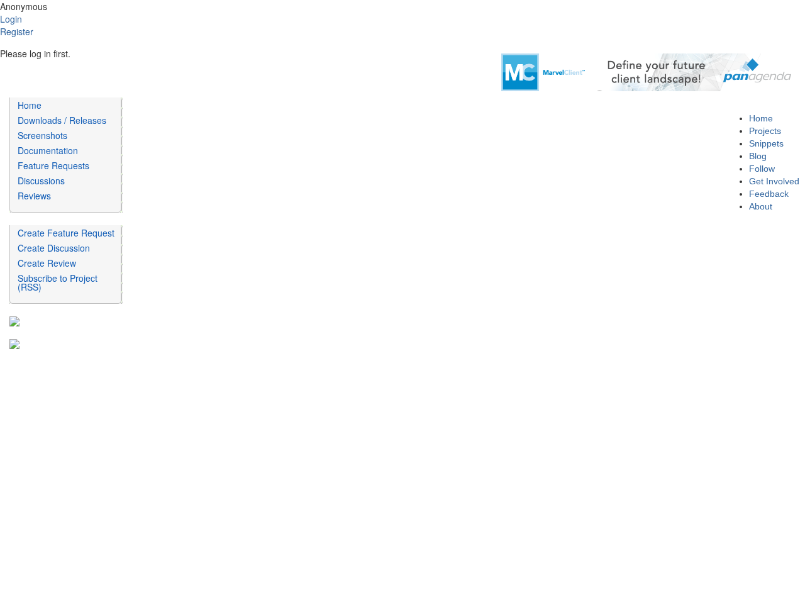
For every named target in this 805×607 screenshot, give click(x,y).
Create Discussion (54, 248)
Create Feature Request (66, 232)
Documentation (48, 150)
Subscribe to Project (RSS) (57, 282)
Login (11, 19)
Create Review (47, 263)
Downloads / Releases (62, 120)
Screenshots (42, 135)
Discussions (41, 180)
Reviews (34, 195)
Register (16, 31)
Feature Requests (53, 165)
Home (30, 105)
